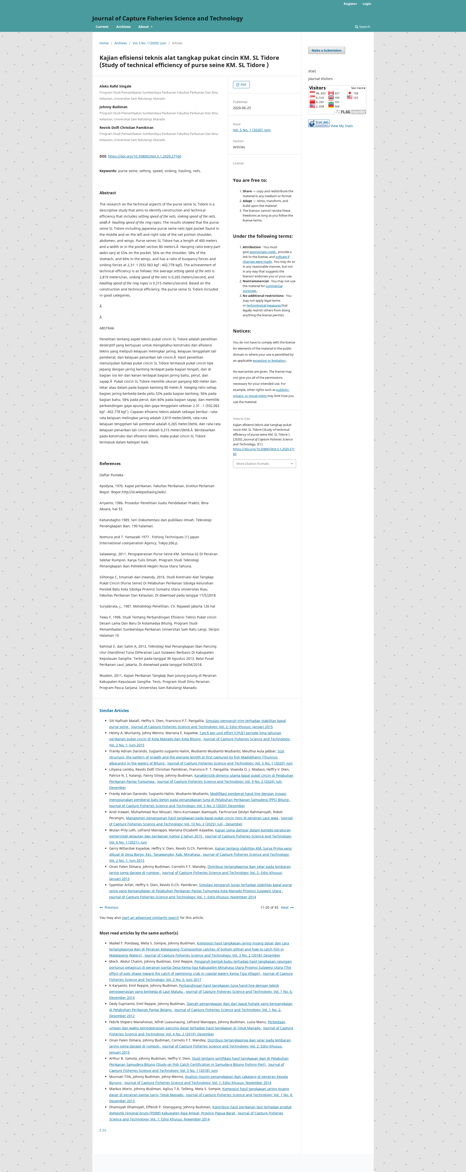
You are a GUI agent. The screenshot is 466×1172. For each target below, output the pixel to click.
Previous (111, 907)
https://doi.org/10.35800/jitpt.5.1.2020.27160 (144, 156)
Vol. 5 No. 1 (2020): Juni (149, 43)
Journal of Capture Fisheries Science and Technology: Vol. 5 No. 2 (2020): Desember (177, 805)
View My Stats (342, 125)
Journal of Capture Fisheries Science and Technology (167, 18)
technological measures (264, 305)
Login (367, 3)
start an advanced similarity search (150, 917)
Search (364, 26)
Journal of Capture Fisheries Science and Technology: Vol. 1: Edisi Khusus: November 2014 (182, 897)
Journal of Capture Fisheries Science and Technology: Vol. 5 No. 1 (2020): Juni (230, 763)
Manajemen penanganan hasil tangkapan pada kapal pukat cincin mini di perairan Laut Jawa (202, 818)
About (144, 26)
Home (104, 43)
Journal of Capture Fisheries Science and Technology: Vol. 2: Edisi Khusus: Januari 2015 (202, 726)
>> (104, 1129)
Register (350, 3)
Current (102, 26)
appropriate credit (263, 252)
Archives (123, 26)
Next (285, 907)
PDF (243, 84)
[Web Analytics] (319, 125)
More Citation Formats (252, 463)
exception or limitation (269, 360)
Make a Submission (327, 50)
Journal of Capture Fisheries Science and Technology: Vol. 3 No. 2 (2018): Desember (212, 955)
